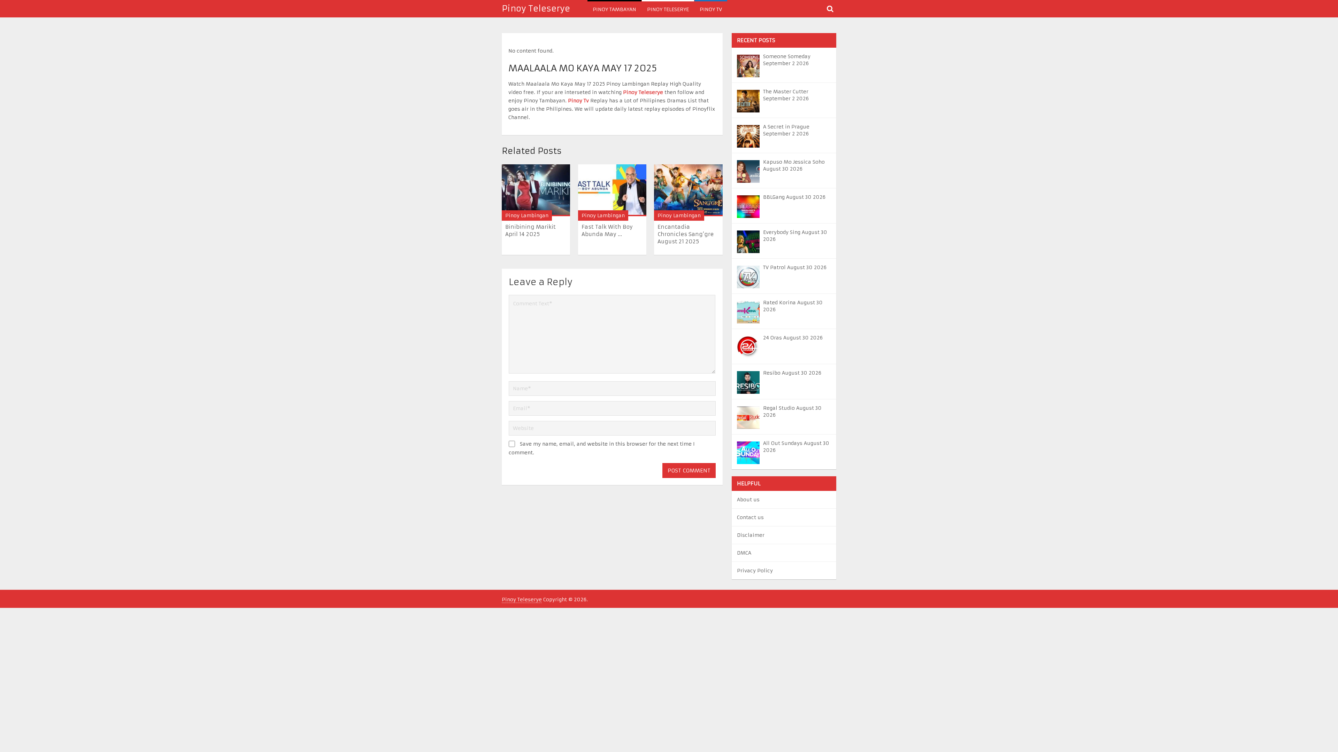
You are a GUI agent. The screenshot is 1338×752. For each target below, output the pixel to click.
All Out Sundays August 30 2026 (796, 446)
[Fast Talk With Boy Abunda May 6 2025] (612, 190)
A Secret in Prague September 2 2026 (786, 130)
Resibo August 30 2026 (792, 373)
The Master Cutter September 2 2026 (786, 95)
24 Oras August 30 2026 (793, 338)
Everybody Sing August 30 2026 (795, 235)
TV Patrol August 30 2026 (794, 267)
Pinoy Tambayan (614, 9)
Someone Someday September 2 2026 (786, 59)
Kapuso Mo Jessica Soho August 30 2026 (794, 165)
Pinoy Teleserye (536, 8)
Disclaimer (750, 535)
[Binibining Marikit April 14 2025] (536, 190)
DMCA (744, 553)
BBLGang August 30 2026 (794, 197)
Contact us (750, 517)
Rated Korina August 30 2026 (793, 306)
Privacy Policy (755, 570)
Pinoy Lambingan (526, 215)
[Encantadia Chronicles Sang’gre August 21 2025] (688, 190)
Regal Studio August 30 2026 (792, 411)
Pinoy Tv (711, 9)
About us (748, 499)
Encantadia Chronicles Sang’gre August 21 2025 (686, 234)
